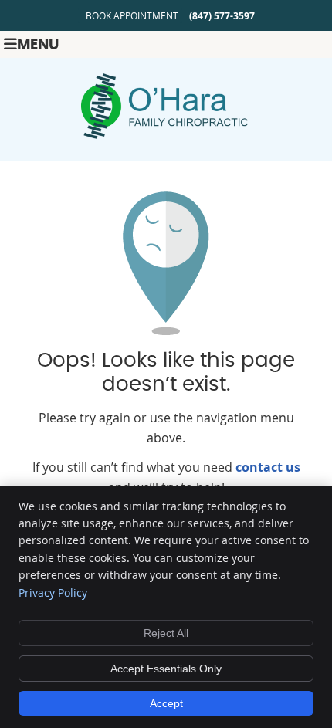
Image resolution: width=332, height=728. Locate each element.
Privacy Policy (53, 592)
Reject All (166, 633)
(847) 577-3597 (222, 15)
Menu (38, 45)
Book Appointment (132, 15)
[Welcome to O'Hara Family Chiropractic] (166, 134)
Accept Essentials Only (166, 668)
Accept (166, 703)
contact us (267, 467)
